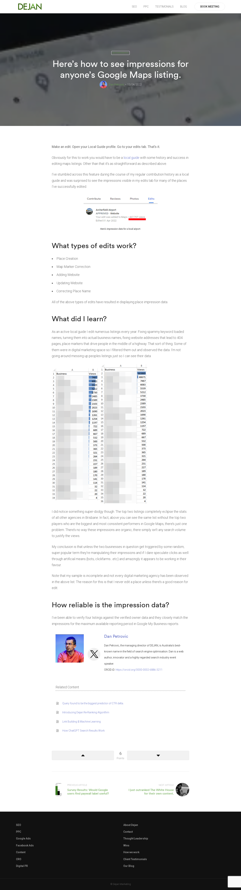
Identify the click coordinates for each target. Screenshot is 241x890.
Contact (128, 831)
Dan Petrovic (116, 84)
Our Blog (128, 865)
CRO (18, 859)
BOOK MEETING (209, 6)
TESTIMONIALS (164, 6)
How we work (131, 852)
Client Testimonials (135, 859)
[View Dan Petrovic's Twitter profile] (94, 654)
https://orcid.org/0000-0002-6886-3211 (139, 669)
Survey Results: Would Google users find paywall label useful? (88, 791)
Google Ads (23, 838)
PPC (146, 6)
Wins (126, 845)
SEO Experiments (120, 53)
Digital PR (22, 865)
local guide (131, 158)
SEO (134, 6)
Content (20, 852)
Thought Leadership (135, 838)
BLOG (183, 6)
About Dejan (130, 824)
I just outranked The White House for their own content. (151, 791)
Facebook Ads (25, 845)
